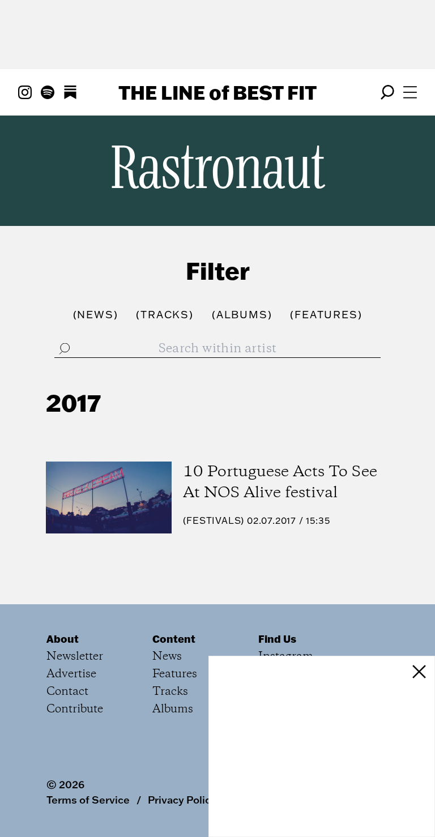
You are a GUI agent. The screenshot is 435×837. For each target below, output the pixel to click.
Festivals (213, 520)
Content (173, 639)
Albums (172, 709)
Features (174, 674)
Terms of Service (88, 799)
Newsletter (74, 656)
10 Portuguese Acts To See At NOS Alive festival (280, 483)
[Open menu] (410, 92)
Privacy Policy (182, 799)
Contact (67, 691)
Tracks (170, 691)
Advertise (71, 674)
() (95, 314)
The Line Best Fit (217, 92)
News (167, 656)
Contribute (74, 709)
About (62, 639)
